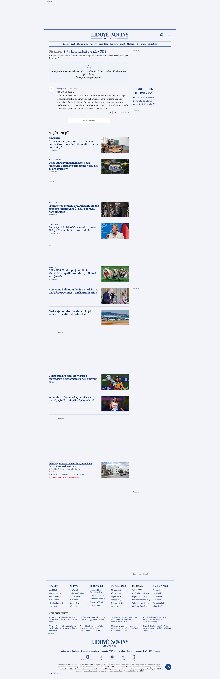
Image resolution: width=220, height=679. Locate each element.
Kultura (114, 44)
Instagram (134, 660)
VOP (111, 651)
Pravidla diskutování (143, 101)
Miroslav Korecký (56, 603)
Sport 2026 (97, 586)
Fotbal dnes (119, 586)
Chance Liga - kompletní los (96, 591)
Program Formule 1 (98, 599)
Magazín (131, 44)
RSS (100, 660)
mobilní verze (55, 673)
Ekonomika (82, 44)
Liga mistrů (116, 597)
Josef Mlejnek (54, 590)
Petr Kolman (54, 600)
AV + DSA (148, 651)
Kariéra (157, 651)
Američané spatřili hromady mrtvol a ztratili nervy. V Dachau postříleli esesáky (156, 619)
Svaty (59, 88)
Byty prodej (65, 474)
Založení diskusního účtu (146, 104)
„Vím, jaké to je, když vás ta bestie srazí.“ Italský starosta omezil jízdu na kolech (63, 628)
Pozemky (80, 474)
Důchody (73, 606)
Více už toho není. (88, 120)
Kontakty (76, 651)
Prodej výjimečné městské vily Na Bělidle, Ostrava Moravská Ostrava (71, 465)
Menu (169, 37)
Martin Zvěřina (55, 593)
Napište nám (65, 651)
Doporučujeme (55, 160)
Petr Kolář (53, 606)
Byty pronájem (54, 474)
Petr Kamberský (55, 597)
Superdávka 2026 (139, 597)
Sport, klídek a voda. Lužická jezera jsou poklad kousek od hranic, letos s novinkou (92, 628)
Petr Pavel (74, 590)
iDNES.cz (152, 44)
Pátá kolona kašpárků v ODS (85, 51)
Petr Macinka (75, 600)
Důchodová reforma (140, 593)
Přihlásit (162, 37)
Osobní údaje (119, 651)
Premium (141, 44)
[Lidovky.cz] (110, 35)
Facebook (111, 660)
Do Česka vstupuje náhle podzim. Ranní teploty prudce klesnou (93, 618)
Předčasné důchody (140, 606)
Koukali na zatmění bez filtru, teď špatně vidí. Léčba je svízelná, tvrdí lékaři (63, 619)
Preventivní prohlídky (141, 600)
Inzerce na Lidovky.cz (90, 651)
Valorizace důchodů (140, 603)
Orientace (103, 44)
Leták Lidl (157, 593)
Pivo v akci (157, 600)
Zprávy (74, 586)
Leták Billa (157, 597)
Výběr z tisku (54, 224)
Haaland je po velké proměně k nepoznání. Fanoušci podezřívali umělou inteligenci (124, 628)
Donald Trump (75, 603)
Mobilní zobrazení (87, 660)
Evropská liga (116, 600)
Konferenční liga (118, 603)
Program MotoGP (97, 602)
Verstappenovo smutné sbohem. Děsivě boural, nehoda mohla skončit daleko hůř (124, 619)
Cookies (130, 651)
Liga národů (95, 605)
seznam (139, 651)
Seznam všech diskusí (144, 98)
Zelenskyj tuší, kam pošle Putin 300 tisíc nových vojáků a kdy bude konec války (157, 628)
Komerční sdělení (140, 574)
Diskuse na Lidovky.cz (143, 91)
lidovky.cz (110, 643)
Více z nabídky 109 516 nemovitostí (64, 478)
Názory (93, 44)
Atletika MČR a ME (98, 596)
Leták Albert (158, 590)
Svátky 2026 (137, 590)
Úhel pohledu (54, 138)
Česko (66, 44)
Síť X (123, 660)
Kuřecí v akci (158, 603)
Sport (122, 44)
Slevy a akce (161, 586)
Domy (73, 474)
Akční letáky (158, 606)
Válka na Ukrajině (77, 593)
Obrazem (52, 267)
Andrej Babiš (75, 597)
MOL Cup (115, 606)
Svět (73, 44)
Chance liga (116, 593)
